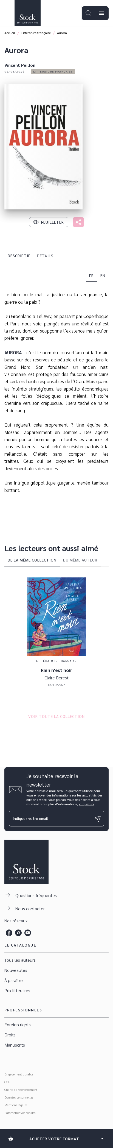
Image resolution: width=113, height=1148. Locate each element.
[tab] (19, 255)
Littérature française (36, 33)
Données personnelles (18, 1097)
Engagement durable (18, 1074)
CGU (7, 1082)
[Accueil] (27, 13)
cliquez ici (86, 804)
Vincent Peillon (19, 65)
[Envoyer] (97, 818)
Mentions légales (15, 1105)
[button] (53, 71)
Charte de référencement (20, 1089)
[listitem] (9, 932)
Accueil (9, 33)
